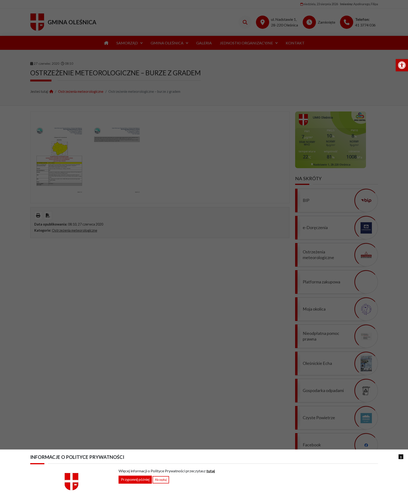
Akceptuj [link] (161, 480)
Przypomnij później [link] (135, 480)
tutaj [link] (210, 471)
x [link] (401, 456)
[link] (402, 65)
